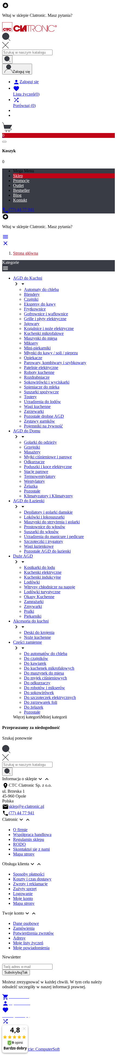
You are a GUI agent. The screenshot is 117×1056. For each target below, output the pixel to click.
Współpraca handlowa (32, 834)
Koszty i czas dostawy (32, 879)
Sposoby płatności (28, 874)
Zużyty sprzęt (24, 888)
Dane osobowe (26, 923)
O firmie (20, 829)
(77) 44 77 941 (21, 813)
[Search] (7, 59)
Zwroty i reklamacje (30, 884)
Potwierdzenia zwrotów (33, 933)
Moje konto (23, 898)
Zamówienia (24, 928)
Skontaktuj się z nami (31, 849)
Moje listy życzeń (28, 943)
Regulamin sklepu (28, 839)
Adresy (19, 938)
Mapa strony (24, 854)
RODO (19, 844)
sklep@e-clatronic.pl (26, 806)
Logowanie (23, 893)
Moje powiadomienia (31, 947)
